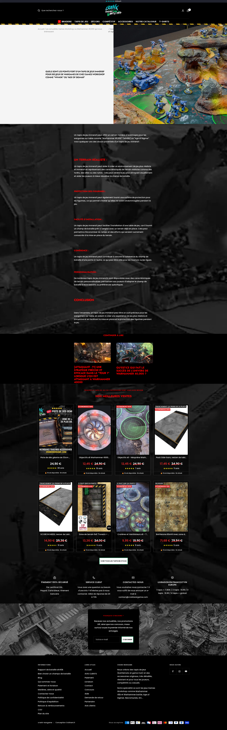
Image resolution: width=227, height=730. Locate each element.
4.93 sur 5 (118, 1)
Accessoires (125, 21)
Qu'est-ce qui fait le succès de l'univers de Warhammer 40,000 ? (132, 370)
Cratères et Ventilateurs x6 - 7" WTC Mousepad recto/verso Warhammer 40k (134, 534)
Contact (89, 685)
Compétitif (109, 21)
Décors (95, 21)
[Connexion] (183, 11)
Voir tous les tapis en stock (113, 561)
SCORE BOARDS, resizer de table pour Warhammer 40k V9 (56, 534)
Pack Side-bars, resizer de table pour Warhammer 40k (172, 457)
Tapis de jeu (81, 21)
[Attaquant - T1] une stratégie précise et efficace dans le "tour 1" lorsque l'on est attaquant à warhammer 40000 (92, 374)
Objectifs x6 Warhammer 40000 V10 (95, 457)
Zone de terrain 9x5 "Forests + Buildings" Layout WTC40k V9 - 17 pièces (95, 534)
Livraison (89, 681)
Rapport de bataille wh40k (50, 669)
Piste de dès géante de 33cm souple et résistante (56, 457)
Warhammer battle (133, 694)
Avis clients (90, 705)
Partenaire (90, 701)
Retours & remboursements (51, 705)
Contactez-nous (46, 693)
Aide (87, 693)
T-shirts (164, 21)
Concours (89, 689)
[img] (113, 1)
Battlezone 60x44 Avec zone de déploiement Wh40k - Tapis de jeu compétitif (172, 534)
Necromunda (131, 697)
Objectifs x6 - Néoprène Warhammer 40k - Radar (134, 457)
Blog (40, 677)
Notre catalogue (146, 21)
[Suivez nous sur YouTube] (186, 671)
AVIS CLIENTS (91, 673)
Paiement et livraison (48, 685)
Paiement (89, 677)
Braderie (67, 21)
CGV (40, 709)
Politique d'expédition (48, 701)
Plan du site (43, 713)
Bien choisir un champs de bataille (54, 673)
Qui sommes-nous (47, 681)
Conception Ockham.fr (65, 722)
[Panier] (188, 10)
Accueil (41, 29)
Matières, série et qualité (49, 689)
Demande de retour (94, 697)
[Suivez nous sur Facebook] (173, 671)
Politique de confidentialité (51, 697)
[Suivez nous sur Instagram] (179, 671)
